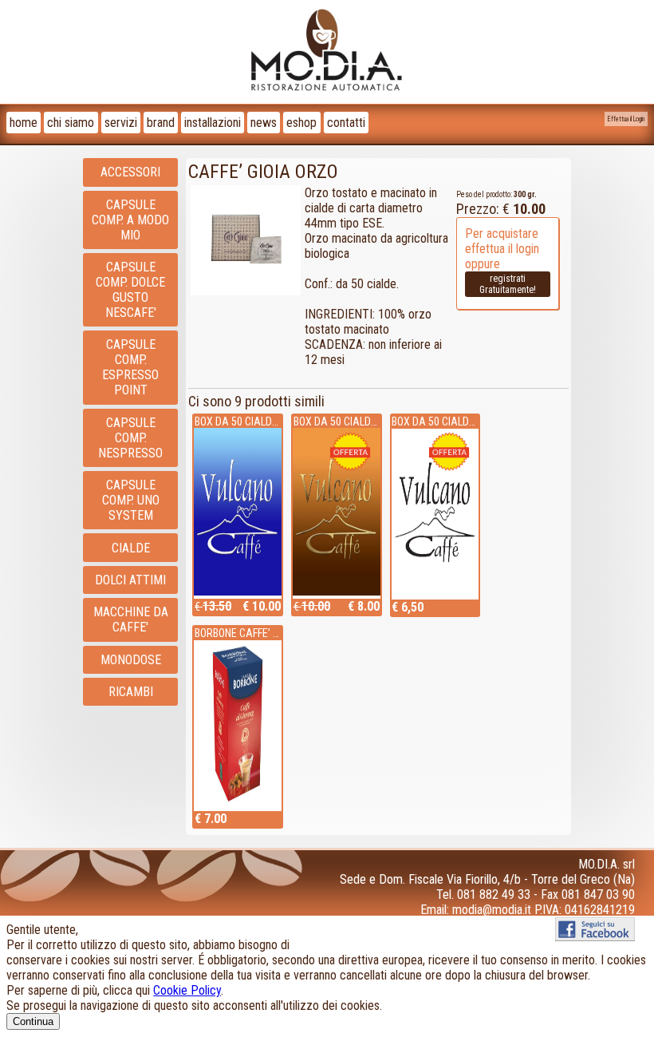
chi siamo (70, 122)
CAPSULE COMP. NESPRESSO (130, 438)
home (23, 122)
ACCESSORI (130, 172)
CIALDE (131, 548)
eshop (301, 122)
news (263, 122)
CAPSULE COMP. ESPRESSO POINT (130, 367)
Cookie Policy (187, 990)
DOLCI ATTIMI (130, 580)
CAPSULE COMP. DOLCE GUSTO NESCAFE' (130, 289)
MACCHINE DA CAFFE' (130, 619)
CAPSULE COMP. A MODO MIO (130, 220)
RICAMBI (130, 691)
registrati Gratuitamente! (507, 284)
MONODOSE (130, 659)
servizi (120, 122)
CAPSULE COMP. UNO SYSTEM (131, 500)
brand (161, 122)
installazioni (212, 122)
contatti (346, 122)
